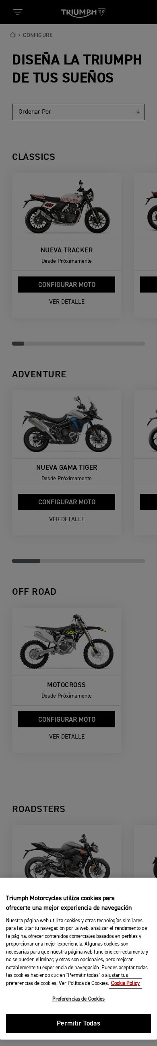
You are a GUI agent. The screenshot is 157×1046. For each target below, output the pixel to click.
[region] (78, 959)
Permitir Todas (78, 1023)
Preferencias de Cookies (78, 999)
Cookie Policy (125, 983)
